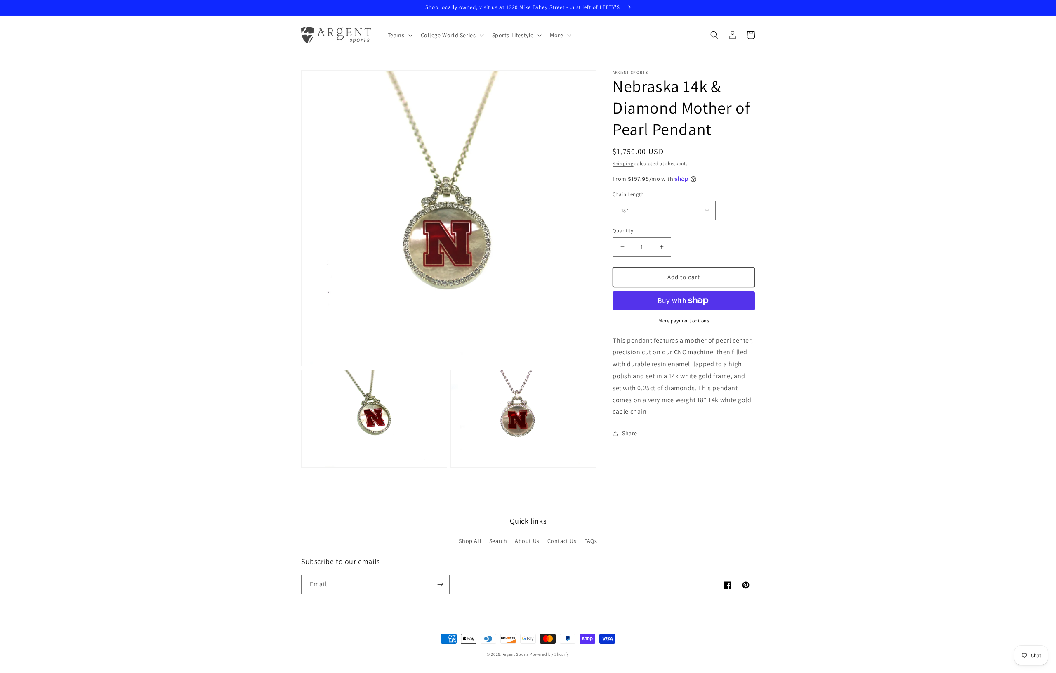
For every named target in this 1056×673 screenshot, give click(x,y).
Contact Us (562, 541)
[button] (399, 35)
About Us (527, 541)
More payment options (683, 320)
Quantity (623, 230)
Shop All (470, 541)
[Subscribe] (440, 584)
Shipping (623, 163)
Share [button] (629, 433)
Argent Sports (516, 654)
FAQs (590, 541)
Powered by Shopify (549, 654)
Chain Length (628, 193)
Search (498, 541)
